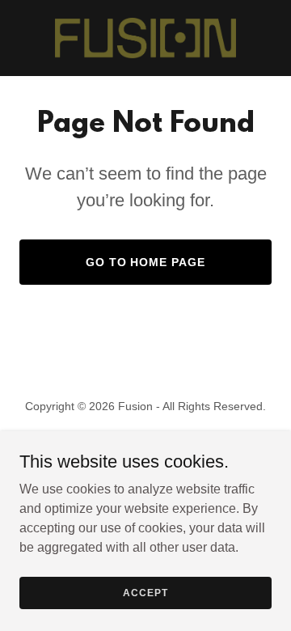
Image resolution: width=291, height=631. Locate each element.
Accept (145, 592)
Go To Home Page (146, 262)
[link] (145, 38)
